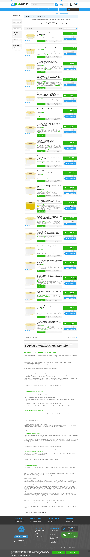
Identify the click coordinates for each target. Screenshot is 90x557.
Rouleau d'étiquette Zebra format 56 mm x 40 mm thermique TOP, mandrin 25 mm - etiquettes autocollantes (49, 322)
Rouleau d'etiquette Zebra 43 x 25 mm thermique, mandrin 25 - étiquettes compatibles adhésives (49, 172)
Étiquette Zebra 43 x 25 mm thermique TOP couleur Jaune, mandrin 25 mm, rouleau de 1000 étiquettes (49, 201)
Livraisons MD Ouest (54, 530)
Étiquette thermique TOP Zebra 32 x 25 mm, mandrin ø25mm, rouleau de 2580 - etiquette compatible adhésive (49, 62)
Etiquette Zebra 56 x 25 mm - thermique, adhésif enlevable (49, 292)
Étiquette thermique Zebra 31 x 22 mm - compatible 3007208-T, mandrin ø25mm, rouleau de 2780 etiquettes (47, 47)
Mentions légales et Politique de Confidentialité (54, 541)
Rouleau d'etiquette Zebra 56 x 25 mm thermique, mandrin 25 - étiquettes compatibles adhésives (49, 276)
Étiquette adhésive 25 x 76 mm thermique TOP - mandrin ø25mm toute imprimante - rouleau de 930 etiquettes (49, 33)
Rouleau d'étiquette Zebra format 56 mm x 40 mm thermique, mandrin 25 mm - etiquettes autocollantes (49, 306)
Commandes (37, 531)
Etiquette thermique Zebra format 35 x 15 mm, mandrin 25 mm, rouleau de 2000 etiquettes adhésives (49, 110)
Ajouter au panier (71, 39)
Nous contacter (53, 544)
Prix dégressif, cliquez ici (42, 310)
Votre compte (39, 528)
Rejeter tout (58, 552)
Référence (39, 35)
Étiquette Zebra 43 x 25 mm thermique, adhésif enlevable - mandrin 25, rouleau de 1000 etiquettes (49, 186)
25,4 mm (16, 34)
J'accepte (72, 552)
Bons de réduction (38, 536)
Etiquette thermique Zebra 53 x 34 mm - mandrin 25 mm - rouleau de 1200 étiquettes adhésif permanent (49, 247)
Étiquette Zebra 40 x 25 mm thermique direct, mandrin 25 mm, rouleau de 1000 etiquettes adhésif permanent (49, 157)
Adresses (37, 534)
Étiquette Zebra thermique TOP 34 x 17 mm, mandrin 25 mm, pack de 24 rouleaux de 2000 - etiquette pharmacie (49, 77)
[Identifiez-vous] (71, 5)
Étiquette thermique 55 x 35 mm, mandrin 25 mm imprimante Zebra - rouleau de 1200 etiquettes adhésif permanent (49, 261)
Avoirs (36, 533)
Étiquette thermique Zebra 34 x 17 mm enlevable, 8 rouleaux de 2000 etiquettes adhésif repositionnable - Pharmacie (48, 94)
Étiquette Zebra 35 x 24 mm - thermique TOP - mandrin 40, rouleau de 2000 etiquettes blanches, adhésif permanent (49, 124)
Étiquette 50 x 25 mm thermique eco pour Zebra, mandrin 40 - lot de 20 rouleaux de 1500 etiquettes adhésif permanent (49, 217)
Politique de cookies (15, 555)
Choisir (65, 28)
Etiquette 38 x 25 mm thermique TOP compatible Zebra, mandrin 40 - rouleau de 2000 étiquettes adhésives (48, 141)
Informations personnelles (40, 530)
